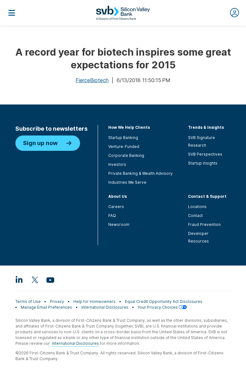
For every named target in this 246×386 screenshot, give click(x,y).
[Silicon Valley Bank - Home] (123, 13)
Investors (117, 164)
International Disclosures (104, 307)
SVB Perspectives (205, 154)
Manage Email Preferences (46, 307)
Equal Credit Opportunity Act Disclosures (163, 301)
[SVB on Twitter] (34, 279)
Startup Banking (123, 137)
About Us (117, 196)
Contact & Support (207, 196)
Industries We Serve (127, 182)
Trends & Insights (206, 127)
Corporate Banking (126, 155)
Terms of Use (28, 301)
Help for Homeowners (94, 301)
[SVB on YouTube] (50, 279)
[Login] (234, 13)
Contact (195, 215)
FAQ (112, 215)
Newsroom (118, 224)
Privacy (57, 301)
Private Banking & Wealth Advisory (140, 173)
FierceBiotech (92, 80)
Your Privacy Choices (158, 307)
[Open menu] (11, 13)
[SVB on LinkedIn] (19, 279)
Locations (197, 206)
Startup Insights (202, 163)
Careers (116, 206)
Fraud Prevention (204, 224)
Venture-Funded (123, 146)
